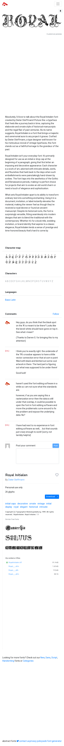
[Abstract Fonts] (5, 4)
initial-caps (10, 503)
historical (33, 507)
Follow (56, 314)
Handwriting (8, 661)
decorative (22, 503)
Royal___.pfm (14, 574)
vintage (41, 503)
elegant (23, 507)
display (8, 507)
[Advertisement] (32, 74)
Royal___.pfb (13, 570)
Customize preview (54, 34)
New (42, 657)
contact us (24, 741)
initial (48, 503)
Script (54, 657)
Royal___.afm (14, 566)
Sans (48, 657)
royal (16, 507)
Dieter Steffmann (16, 479)
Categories (28, 661)
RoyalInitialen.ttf (15, 562)
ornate (32, 503)
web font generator (52, 741)
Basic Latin (10, 300)
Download (50, 497)
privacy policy (36, 741)
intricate (43, 507)
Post (56, 446)
